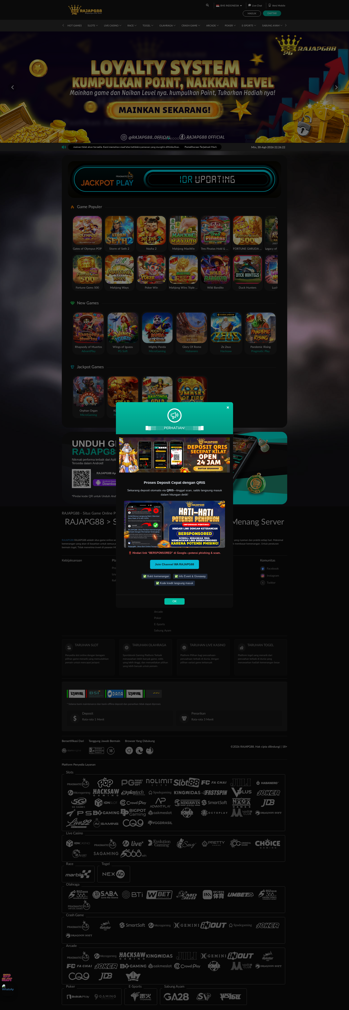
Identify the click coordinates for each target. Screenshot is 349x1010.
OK (174, 601)
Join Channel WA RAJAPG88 (174, 564)
